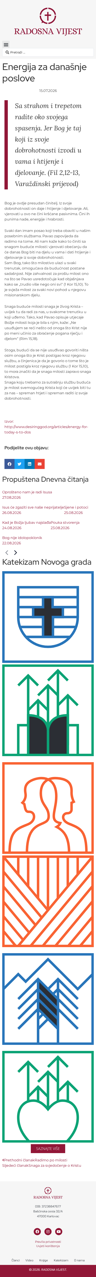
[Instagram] (48, 1231)
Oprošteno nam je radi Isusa (27, 492)
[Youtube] (58, 1231)
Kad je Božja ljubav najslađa (26, 522)
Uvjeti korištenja (48, 1246)
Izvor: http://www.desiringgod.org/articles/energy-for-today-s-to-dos (46, 426)
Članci (16, 1260)
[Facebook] (37, 1231)
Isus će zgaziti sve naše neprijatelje (33, 507)
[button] (6, 44)
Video (29, 1260)
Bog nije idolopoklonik (22, 538)
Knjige (43, 1260)
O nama (79, 1260)
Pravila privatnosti (48, 1241)
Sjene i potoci (76, 507)
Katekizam (61, 1260)
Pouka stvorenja (65, 522)
